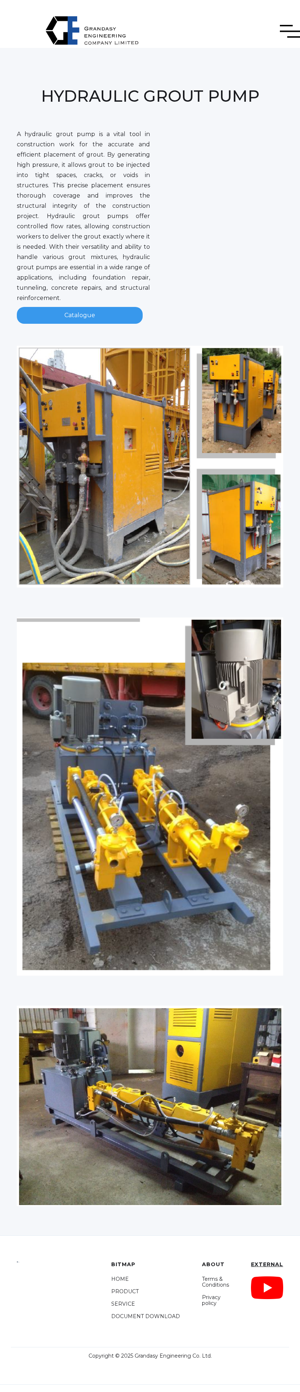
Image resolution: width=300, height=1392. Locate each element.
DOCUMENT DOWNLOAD (145, 1316)
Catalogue (79, 315)
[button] (290, 26)
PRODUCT (125, 1291)
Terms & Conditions (215, 1282)
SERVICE (123, 1304)
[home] (80, 27)
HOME (120, 1279)
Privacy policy (211, 1300)
